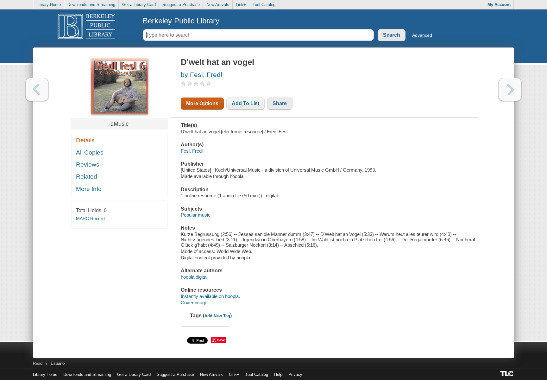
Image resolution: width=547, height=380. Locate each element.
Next (510, 89)
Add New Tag (217, 316)
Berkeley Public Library (181, 20)
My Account (499, 4)
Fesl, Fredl (192, 151)
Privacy (295, 374)
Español (58, 363)
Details (85, 140)
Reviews (87, 164)
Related (86, 176)
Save (221, 340)
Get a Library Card (139, 4)
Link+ (241, 4)
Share (280, 103)
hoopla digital (194, 277)
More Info (89, 189)
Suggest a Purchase (181, 4)
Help (278, 374)
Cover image (194, 302)
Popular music (196, 215)
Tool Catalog (264, 4)
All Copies (90, 152)
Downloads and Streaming (91, 4)
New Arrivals (217, 4)
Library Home (48, 4)
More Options (202, 103)
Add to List (245, 103)
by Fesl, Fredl (201, 74)
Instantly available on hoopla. (210, 296)
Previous (36, 89)
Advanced (422, 35)
